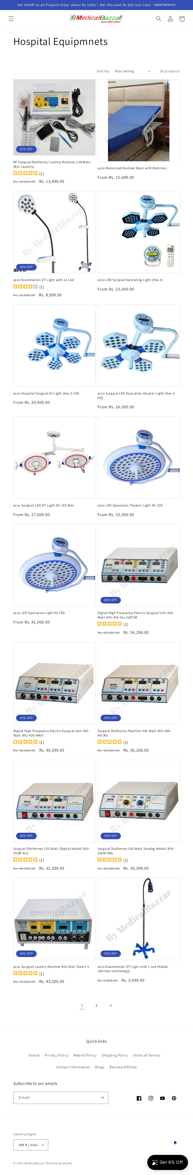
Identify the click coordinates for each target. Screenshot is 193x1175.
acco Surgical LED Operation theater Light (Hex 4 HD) (136, 395)
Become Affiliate (123, 1067)
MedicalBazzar (35, 1163)
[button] (11, 19)
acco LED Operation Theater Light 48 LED (130, 505)
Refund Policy (85, 1055)
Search (34, 1055)
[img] (25, 173)
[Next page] (111, 1005)
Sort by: (103, 71)
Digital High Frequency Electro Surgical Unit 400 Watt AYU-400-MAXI (51, 733)
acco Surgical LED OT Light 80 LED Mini (43, 505)
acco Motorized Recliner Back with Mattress (132, 168)
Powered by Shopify (59, 1163)
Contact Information (73, 1067)
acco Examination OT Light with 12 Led (43, 280)
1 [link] (82, 1005)
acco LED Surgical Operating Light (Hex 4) (130, 280)
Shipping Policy (115, 1055)
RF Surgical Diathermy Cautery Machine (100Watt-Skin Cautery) (52, 164)
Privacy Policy (57, 1055)
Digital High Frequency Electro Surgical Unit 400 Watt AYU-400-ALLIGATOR (135, 615)
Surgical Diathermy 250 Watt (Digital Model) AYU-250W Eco (51, 851)
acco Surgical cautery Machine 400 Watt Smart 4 (51, 967)
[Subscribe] (102, 1098)
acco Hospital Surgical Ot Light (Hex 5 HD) (46, 393)
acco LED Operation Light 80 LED (39, 613)
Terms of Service (147, 1055)
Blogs (99, 1067)
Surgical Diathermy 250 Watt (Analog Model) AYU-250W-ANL (136, 851)
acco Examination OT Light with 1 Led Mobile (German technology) (133, 969)
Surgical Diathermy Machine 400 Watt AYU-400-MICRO (134, 733)
